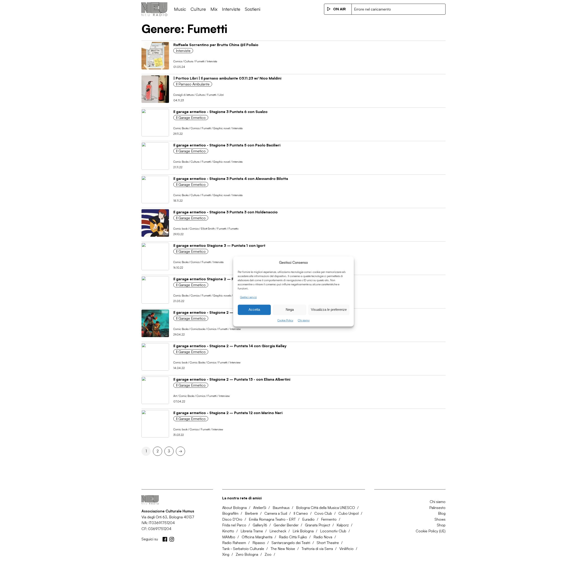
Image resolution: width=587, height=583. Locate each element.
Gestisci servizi (248, 297)
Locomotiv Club (333, 531)
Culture (198, 9)
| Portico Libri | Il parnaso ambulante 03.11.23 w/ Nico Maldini (227, 78)
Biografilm (230, 513)
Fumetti (200, 61)
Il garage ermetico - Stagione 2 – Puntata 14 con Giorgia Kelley (230, 346)
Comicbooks (198, 329)
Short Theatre (328, 542)
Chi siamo (304, 320)
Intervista (212, 61)
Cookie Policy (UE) (431, 531)
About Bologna (234, 507)
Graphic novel (221, 128)
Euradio (308, 519)
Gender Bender (286, 525)
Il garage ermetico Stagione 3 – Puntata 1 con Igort (219, 245)
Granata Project (317, 525)
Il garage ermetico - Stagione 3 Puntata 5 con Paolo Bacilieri (226, 145)
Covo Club (323, 513)
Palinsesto (437, 507)
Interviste (231, 9)
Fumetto (233, 228)
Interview (235, 329)
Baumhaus (281, 507)
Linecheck (277, 531)
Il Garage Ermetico (191, 117)
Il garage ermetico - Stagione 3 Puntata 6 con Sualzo (220, 111)
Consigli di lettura (183, 94)
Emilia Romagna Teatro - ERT (272, 519)
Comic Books (180, 128)
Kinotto (228, 531)
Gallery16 (260, 525)
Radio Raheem (234, 542)
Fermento (329, 519)
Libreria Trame (252, 531)
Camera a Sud (275, 513)
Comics (177, 61)
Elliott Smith (208, 228)
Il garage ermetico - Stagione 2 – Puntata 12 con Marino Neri (227, 412)
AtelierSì (259, 507)
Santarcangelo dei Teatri (290, 542)
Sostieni (252, 9)
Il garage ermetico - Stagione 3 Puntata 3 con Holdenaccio (225, 212)
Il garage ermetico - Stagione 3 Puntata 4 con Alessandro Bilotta (230, 178)
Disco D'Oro (232, 519)
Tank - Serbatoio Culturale (243, 548)
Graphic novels (222, 295)
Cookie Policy (285, 320)
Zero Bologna (247, 554)
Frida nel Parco (234, 525)
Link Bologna (303, 531)
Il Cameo (301, 513)
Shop (441, 525)
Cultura (188, 61)
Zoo (268, 554)
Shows (440, 519)
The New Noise (283, 548)
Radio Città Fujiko (293, 537)
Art (175, 396)
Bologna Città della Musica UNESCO (325, 507)
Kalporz (343, 525)
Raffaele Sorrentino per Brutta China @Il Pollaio (215, 44)
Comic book (180, 228)
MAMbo (228, 537)
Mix (213, 9)
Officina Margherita (257, 537)
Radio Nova (322, 537)
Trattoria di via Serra (317, 548)
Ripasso (258, 542)
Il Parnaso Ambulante (193, 84)
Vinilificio (346, 548)
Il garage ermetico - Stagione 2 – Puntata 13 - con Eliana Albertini (231, 379)
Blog (442, 513)
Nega (290, 310)
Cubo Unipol (348, 513)
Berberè (251, 513)
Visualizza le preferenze (329, 310)
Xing (225, 554)
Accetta (254, 310)
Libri (221, 94)
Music (180, 9)
